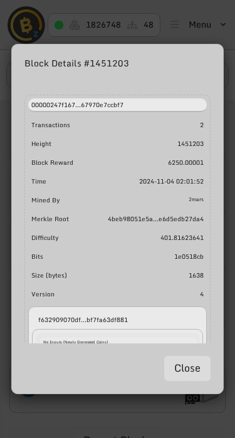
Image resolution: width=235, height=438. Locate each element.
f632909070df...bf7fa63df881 (83, 319)
